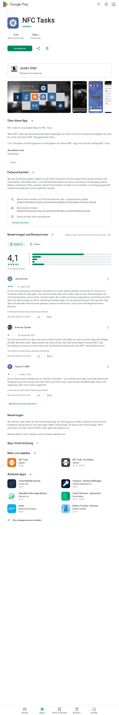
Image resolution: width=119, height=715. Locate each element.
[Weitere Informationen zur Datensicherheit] (20, 222)
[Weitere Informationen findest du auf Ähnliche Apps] (30, 474)
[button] (39, 97)
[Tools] (12, 162)
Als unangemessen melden (24, 520)
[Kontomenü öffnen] (113, 4)
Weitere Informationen (31, 73)
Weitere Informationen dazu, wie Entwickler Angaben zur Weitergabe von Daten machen (56, 202)
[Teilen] (38, 48)
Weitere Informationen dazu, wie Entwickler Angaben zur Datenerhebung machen (53, 211)
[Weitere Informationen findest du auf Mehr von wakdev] (34, 453)
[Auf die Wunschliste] (47, 48)
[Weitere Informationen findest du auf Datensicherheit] (33, 172)
